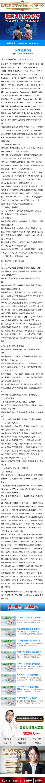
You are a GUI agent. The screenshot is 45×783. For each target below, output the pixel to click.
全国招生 (37, 743)
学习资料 (37, 739)
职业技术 (22, 739)
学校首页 (7, 739)
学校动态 (7, 743)
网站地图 (22, 743)
